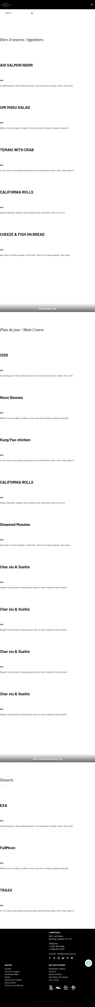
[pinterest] (67, 958)
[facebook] (50, 958)
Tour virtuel (54, 980)
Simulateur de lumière (58, 977)
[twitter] (54, 958)
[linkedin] (63, 958)
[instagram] (59, 958)
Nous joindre (10, 982)
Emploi (8, 977)
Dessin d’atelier (55, 974)
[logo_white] (6, 3)
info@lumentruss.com (66, 954)
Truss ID (52, 971)
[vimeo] (72, 958)
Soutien (8, 969)
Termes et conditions (14, 985)
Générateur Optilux (57, 969)
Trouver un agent (12, 971)
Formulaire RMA (11, 974)
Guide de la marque (13, 980)
